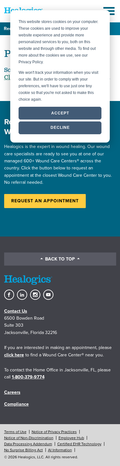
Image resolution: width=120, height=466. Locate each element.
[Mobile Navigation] (109, 11)
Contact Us (15, 311)
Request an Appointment (45, 201)
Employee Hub (71, 438)
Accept (60, 113)
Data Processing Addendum (28, 444)
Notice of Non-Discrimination (28, 438)
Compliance (16, 404)
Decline (60, 127)
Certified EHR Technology (79, 444)
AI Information (60, 450)
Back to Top (60, 259)
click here (14, 355)
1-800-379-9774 (28, 377)
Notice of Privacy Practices (54, 432)
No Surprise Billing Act (23, 450)
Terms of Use (15, 432)
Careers (12, 392)
